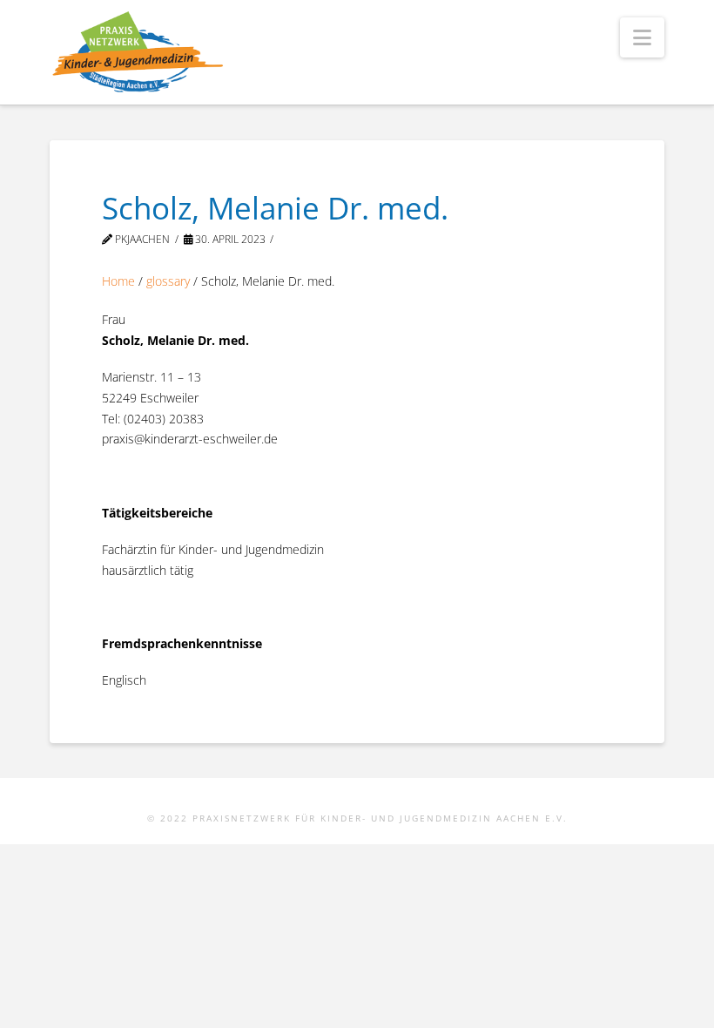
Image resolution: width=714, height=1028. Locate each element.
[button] (642, 37)
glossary (168, 281)
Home (118, 281)
